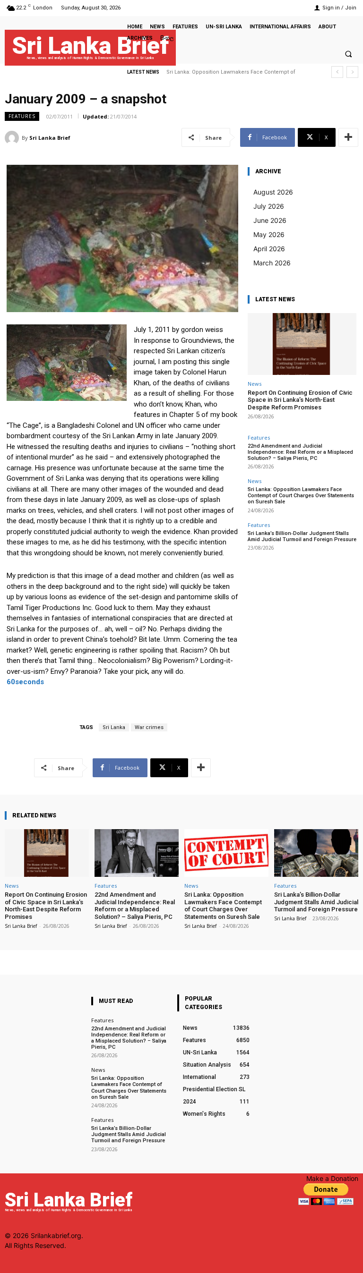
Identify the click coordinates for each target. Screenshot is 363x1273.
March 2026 (272, 263)
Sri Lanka (114, 727)
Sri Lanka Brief (49, 137)
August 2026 (273, 192)
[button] (348, 54)
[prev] (337, 72)
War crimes (149, 727)
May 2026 (269, 234)
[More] (348, 137)
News (254, 383)
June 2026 (269, 220)
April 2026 (269, 249)
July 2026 (268, 206)
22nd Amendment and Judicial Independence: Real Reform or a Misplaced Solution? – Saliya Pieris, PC (300, 452)
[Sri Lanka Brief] (13, 138)
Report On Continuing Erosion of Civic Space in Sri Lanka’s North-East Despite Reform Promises (300, 400)
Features (22, 116)
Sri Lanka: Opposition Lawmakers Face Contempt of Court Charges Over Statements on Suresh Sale (301, 495)
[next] (352, 72)
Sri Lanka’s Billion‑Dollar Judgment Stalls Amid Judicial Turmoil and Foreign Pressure (302, 536)
